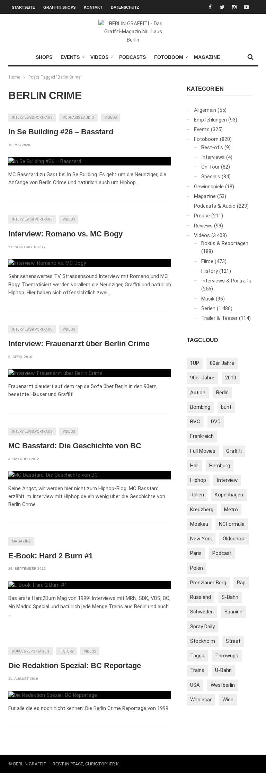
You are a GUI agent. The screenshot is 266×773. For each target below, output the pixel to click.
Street (233, 641)
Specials (210, 176)
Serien (208, 308)
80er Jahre (222, 363)
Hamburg (219, 465)
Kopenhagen (229, 495)
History (66, 651)
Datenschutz (125, 7)
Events (70, 57)
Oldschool (234, 539)
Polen (196, 568)
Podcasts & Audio (78, 117)
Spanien (233, 612)
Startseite (23, 7)
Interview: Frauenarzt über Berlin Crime (79, 343)
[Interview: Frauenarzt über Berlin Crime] (55, 373)
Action (197, 392)
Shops (44, 57)
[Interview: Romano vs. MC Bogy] (47, 263)
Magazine (207, 57)
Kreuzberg (201, 509)
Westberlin (223, 685)
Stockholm (202, 641)
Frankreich (202, 436)
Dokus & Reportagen (30, 651)
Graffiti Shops (59, 7)
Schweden (202, 612)
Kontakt (93, 7)
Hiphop (198, 480)
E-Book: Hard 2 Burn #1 (50, 555)
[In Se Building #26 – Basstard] (44, 161)
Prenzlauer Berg (208, 582)
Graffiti (234, 451)
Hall (194, 465)
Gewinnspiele (209, 186)
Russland (200, 597)
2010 (230, 378)
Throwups (226, 656)
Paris (196, 553)
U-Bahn (223, 670)
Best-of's (212, 147)
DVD (216, 422)
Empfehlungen (210, 120)
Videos (99, 57)
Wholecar (201, 699)
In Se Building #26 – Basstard (60, 131)
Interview (227, 480)
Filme (207, 261)
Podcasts (132, 57)
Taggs (197, 656)
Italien (197, 495)
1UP (194, 363)
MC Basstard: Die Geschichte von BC (74, 445)
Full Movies (202, 451)
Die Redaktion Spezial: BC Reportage (74, 665)
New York (201, 539)
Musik (207, 299)
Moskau (199, 524)
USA (195, 685)
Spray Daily (202, 626)
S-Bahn (230, 597)
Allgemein (205, 110)
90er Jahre (202, 378)
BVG (195, 422)
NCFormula (232, 524)
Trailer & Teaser (219, 318)
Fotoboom (168, 57)
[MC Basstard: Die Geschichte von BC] (53, 475)
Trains (197, 670)
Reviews (203, 226)
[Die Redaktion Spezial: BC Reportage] (52, 695)
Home (14, 77)
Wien (227, 699)
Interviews (213, 157)
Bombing (200, 407)
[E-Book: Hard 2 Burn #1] (37, 585)
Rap (241, 582)
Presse (202, 216)
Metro (231, 509)
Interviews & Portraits (32, 117)
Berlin (222, 392)
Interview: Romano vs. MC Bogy (65, 234)
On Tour (210, 167)
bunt (226, 407)
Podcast (222, 553)
